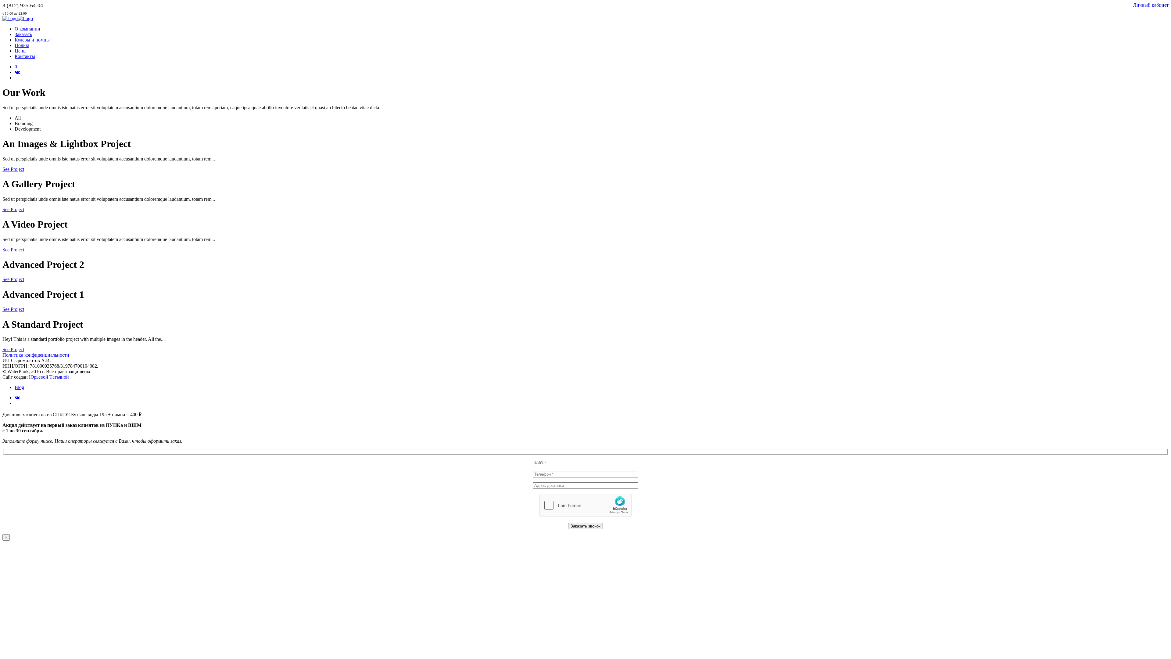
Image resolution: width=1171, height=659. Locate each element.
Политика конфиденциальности (35, 355)
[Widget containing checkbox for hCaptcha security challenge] (585, 505)
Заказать (23, 34)
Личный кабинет (1151, 5)
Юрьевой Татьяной (49, 377)
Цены (21, 50)
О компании (27, 28)
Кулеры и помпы (32, 39)
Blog (19, 387)
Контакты (25, 56)
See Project (13, 169)
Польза (22, 45)
